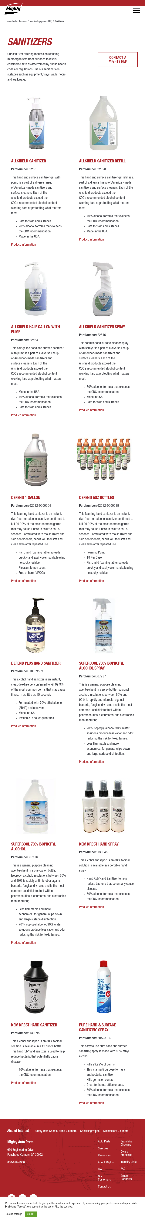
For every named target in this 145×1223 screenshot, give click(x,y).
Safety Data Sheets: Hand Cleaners (55, 1131)
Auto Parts (12, 21)
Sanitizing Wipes (89, 1131)
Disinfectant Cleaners (115, 1131)
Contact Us (104, 1186)
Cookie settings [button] (14, 1214)
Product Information (23, 245)
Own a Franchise (126, 1153)
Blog (100, 1169)
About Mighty (106, 1162)
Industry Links (129, 1162)
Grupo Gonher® (126, 1178)
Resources (104, 1155)
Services (103, 1148)
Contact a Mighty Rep (118, 60)
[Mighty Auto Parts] (13, 9)
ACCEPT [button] (31, 1214)
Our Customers (104, 1178)
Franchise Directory (126, 1143)
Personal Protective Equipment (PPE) (35, 21)
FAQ (123, 1169)
